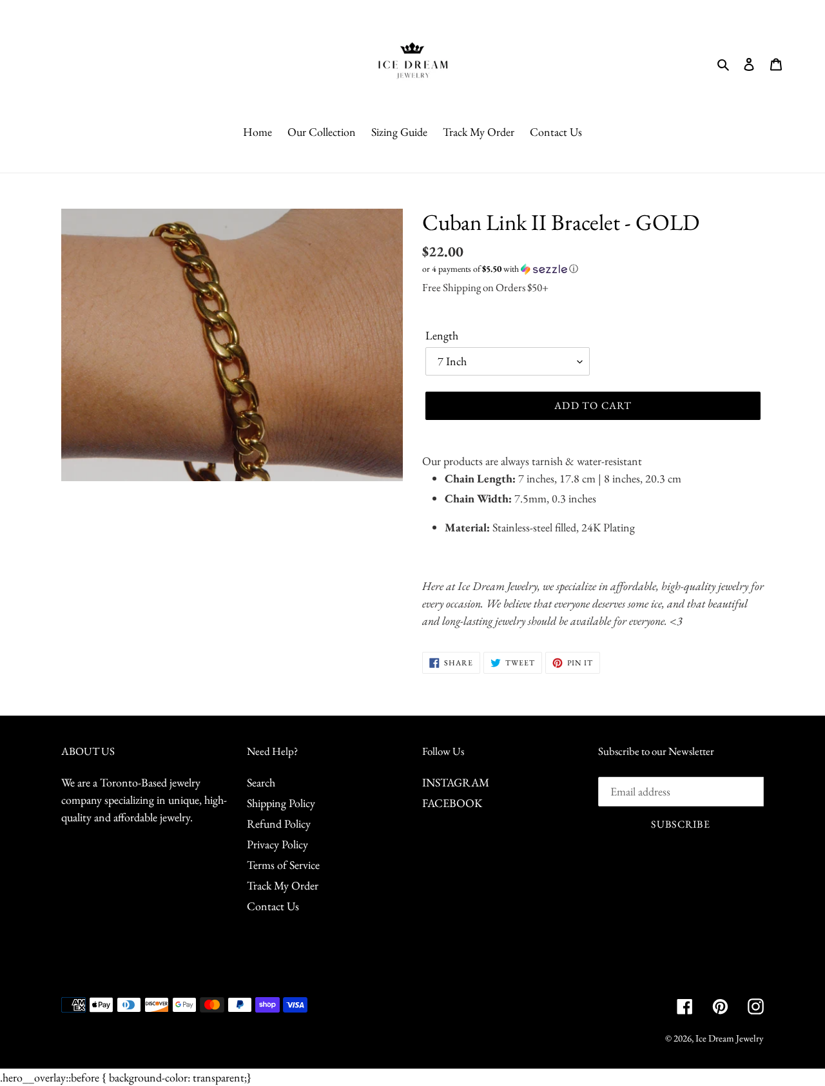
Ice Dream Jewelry (729, 1038)
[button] (500, 269)
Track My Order (282, 885)
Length (441, 335)
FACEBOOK (452, 802)
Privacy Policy (277, 844)
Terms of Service (283, 864)
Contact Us (273, 906)
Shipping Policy (281, 802)
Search (261, 782)
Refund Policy (279, 823)
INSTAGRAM (455, 782)
